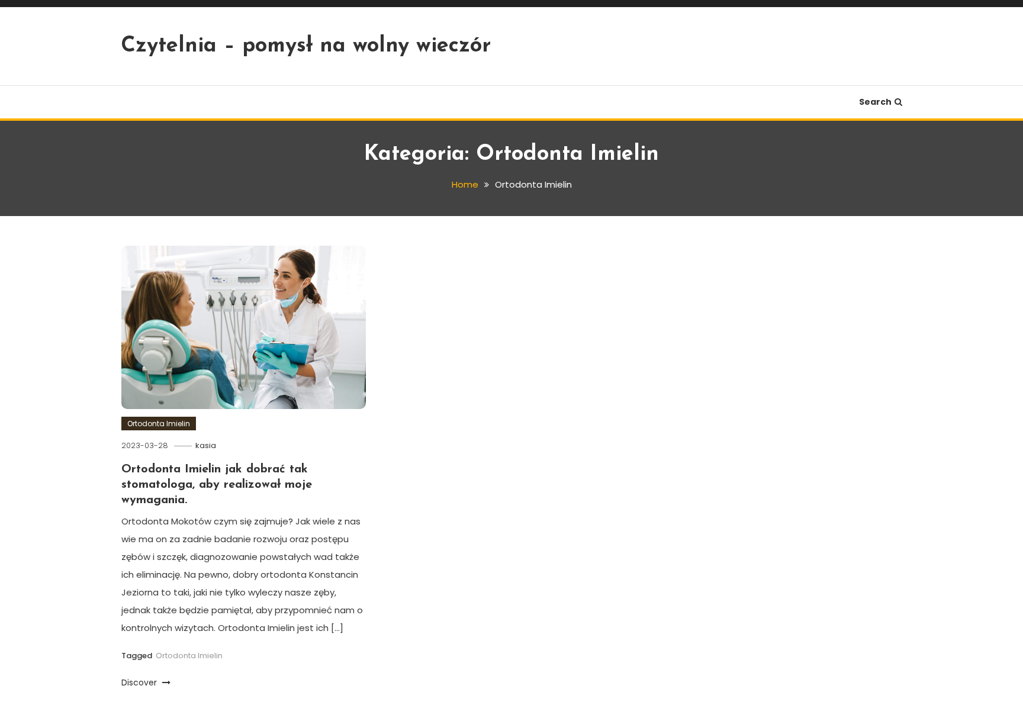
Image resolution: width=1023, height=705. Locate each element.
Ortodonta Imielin (158, 424)
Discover (140, 682)
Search (875, 102)
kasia (205, 445)
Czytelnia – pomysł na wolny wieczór (306, 46)
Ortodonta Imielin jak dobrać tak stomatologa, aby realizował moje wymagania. (216, 484)
